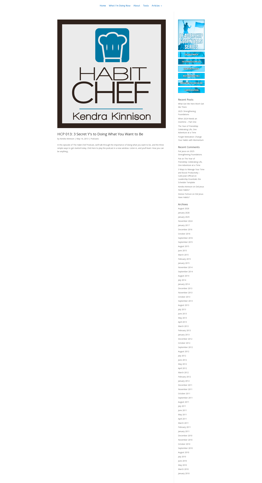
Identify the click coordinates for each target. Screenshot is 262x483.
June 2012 (182, 360)
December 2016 (185, 229)
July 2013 (182, 309)
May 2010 (182, 465)
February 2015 (184, 259)
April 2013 (182, 322)
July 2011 (182, 406)
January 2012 (184, 381)
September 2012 (185, 347)
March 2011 (183, 423)
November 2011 (185, 389)
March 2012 (183, 372)
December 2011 (185, 385)
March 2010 (183, 469)
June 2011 (182, 410)
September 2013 (185, 301)
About (136, 6)
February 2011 (184, 427)
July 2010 (182, 456)
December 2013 (185, 288)
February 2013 (184, 330)
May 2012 (182, 364)
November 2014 (185, 267)
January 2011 (184, 431)
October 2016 (184, 233)
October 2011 (184, 393)
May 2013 (182, 318)
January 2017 (184, 225)
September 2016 (185, 238)
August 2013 (183, 305)
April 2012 (182, 368)
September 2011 (185, 397)
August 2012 (183, 351)
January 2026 (184, 212)
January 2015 (184, 263)
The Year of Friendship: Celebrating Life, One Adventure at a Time (188, 129)
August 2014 (183, 275)
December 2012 (185, 339)
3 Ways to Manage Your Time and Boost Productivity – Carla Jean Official (191, 172)
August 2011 (183, 402)
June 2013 (182, 313)
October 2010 (184, 444)
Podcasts (95, 138)
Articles (156, 6)
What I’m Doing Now (119, 6)
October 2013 (184, 297)
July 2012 (182, 355)
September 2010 (185, 448)
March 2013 (183, 326)
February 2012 (184, 376)
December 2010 (185, 435)
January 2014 (184, 284)
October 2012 (184, 343)
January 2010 (184, 473)
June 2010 (182, 461)
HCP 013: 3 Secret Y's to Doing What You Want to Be (100, 134)
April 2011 (182, 418)
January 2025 (184, 217)
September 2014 (185, 271)
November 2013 (185, 292)
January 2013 (184, 334)
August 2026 (183, 208)
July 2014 (182, 280)
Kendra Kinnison (67, 138)
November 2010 (185, 439)
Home (103, 6)
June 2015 (182, 250)
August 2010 (183, 452)
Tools (146, 6)
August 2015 (183, 246)
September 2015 (185, 242)
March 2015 (183, 254)
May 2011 (182, 414)
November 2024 (185, 221)
